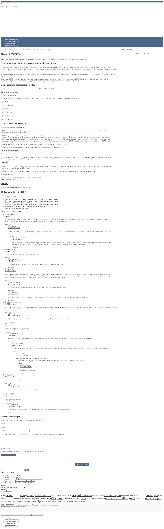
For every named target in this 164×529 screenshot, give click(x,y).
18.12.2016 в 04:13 (18, 345)
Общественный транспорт (41, 499)
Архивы (3, 491)
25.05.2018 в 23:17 (18, 239)
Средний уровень (31, 178)
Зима (32, 495)
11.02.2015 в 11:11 (10, 216)
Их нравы (86, 495)
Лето (156, 495)
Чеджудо (64, 501)
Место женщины (10, 498)
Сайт (2, 430)
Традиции (43, 501)
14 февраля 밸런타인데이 (14, 192)
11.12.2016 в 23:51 (14, 335)
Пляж (88, 498)
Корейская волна (10, 45)
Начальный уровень (18, 178)
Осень (83, 498)
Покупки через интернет (97, 498)
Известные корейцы (43, 495)
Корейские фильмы (141, 495)
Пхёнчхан (142, 498)
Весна (22, 495)
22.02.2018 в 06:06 (14, 406)
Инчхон (59, 496)
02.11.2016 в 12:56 (14, 284)
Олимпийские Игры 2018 (71, 499)
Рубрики (3, 487)
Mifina (13, 269)
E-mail (3, 427)
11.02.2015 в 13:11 (14, 228)
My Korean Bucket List (12, 41)
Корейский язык (12, 50)
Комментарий (5, 448)
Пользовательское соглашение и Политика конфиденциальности (22, 515)
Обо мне (7, 38)
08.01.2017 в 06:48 (10, 377)
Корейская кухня (112, 495)
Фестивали (52, 501)
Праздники (129, 498)
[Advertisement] (58, 22)
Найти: (3, 470)
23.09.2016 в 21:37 (10, 271)
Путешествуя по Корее (12, 39)
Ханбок (59, 501)
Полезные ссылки (114, 498)
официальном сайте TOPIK (12, 144)
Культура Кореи (10, 43)
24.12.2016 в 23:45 (22, 355)
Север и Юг (3, 501)
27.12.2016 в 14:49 (26, 367)
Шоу (79, 501)
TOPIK (4, 50)
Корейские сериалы (128, 496)
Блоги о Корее (16, 495)
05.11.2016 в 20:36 (14, 261)
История (76, 495)
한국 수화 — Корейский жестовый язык (29, 479)
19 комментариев (46, 50)
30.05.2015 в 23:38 (10, 251)
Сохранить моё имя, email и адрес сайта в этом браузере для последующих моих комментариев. (33, 434)
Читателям (73, 501)
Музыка (16, 498)
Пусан (138, 498)
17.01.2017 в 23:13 (14, 386)
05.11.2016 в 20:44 (14, 294)
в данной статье (23, 132)
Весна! (4, 183)
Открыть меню (5, 1)
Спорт (13, 501)
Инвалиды (54, 495)
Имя (3, 423)
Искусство (67, 495)
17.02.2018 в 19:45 (10, 396)
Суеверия (34, 501)
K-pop (3, 495)
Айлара (7, 475)
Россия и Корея (153, 498)
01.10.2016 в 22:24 (10, 304)
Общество (57, 498)
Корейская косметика (98, 495)
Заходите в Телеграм (11, 46)
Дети (27, 495)
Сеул (8, 501)
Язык (39, 178)
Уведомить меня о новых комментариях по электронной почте (23, 451)
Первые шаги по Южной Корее (25, 481)
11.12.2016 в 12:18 (10, 325)
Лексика (149, 495)
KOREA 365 (5, 3)
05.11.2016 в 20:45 (14, 315)
